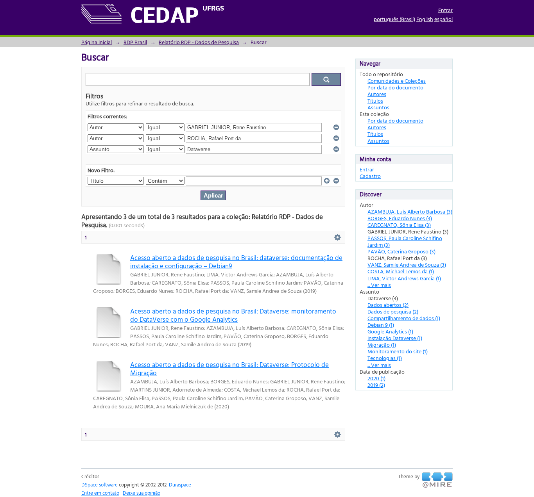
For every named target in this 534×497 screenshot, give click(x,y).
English (424, 19)
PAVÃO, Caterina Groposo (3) (401, 251)
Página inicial (96, 42)
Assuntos (378, 107)
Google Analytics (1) (390, 331)
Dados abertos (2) (388, 305)
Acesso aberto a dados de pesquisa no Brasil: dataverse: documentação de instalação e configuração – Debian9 (236, 262)
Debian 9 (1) (380, 325)
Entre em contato (100, 493)
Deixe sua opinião (141, 493)
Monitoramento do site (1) (397, 351)
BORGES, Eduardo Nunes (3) (399, 218)
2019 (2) (376, 385)
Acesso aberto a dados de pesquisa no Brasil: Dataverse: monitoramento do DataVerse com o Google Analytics (233, 315)
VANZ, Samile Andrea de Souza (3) (406, 264)
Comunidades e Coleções (396, 81)
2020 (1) (376, 378)
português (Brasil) (394, 19)
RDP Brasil (135, 42)
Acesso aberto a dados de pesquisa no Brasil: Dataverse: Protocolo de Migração (229, 369)
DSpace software (99, 484)
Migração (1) (381, 344)
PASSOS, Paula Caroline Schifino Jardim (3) (404, 241)
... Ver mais (379, 285)
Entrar (445, 10)
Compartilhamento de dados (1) (403, 318)
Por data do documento (395, 87)
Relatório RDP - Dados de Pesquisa (199, 42)
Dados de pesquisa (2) (392, 311)
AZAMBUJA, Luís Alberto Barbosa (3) (409, 211)
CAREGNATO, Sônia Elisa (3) (399, 225)
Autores (376, 94)
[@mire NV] (437, 480)
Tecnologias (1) (384, 358)
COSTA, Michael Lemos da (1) (400, 271)
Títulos (375, 100)
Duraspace (180, 484)
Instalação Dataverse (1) (394, 338)
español (443, 19)
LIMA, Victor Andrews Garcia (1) (404, 278)
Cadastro (370, 176)
